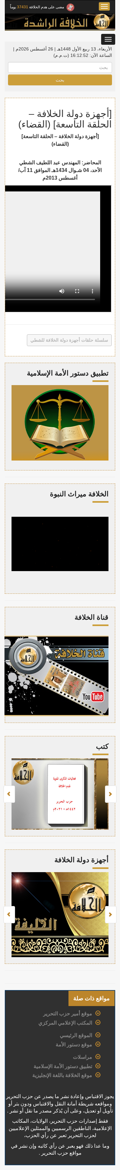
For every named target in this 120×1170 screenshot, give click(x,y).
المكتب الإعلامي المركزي (65, 1023)
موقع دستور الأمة (74, 1044)
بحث (60, 79)
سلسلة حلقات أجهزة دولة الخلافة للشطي (69, 340)
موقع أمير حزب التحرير (67, 1013)
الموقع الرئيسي (76, 1035)
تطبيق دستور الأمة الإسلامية (63, 1066)
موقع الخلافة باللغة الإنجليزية (62, 1075)
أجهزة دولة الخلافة (81, 860)
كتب (102, 746)
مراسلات (82, 1057)
